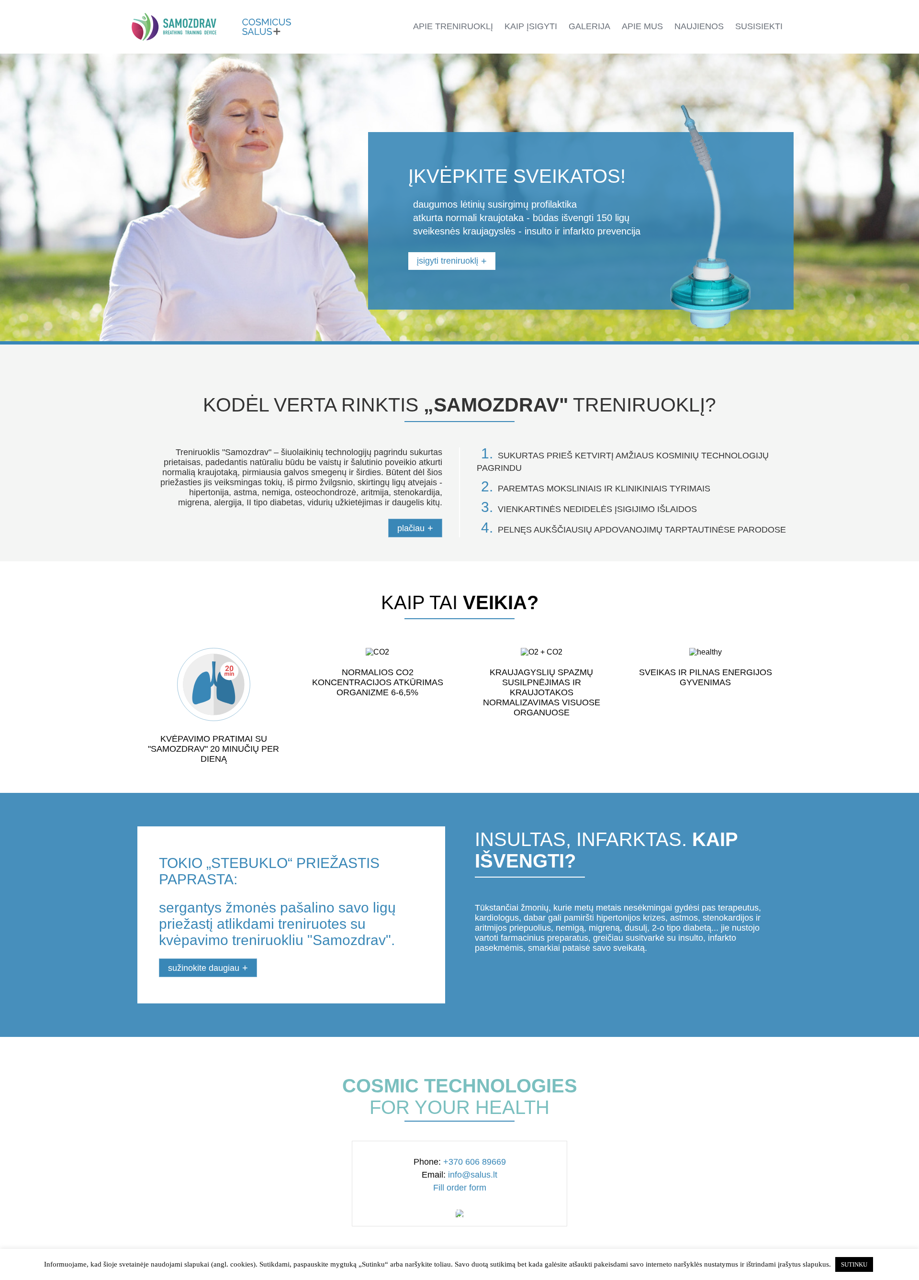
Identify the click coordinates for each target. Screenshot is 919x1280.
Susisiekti (759, 26)
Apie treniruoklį (453, 26)
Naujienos (699, 26)
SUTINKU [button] (854, 1264)
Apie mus (642, 26)
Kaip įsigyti (530, 26)
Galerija (589, 26)
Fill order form (459, 1187)
